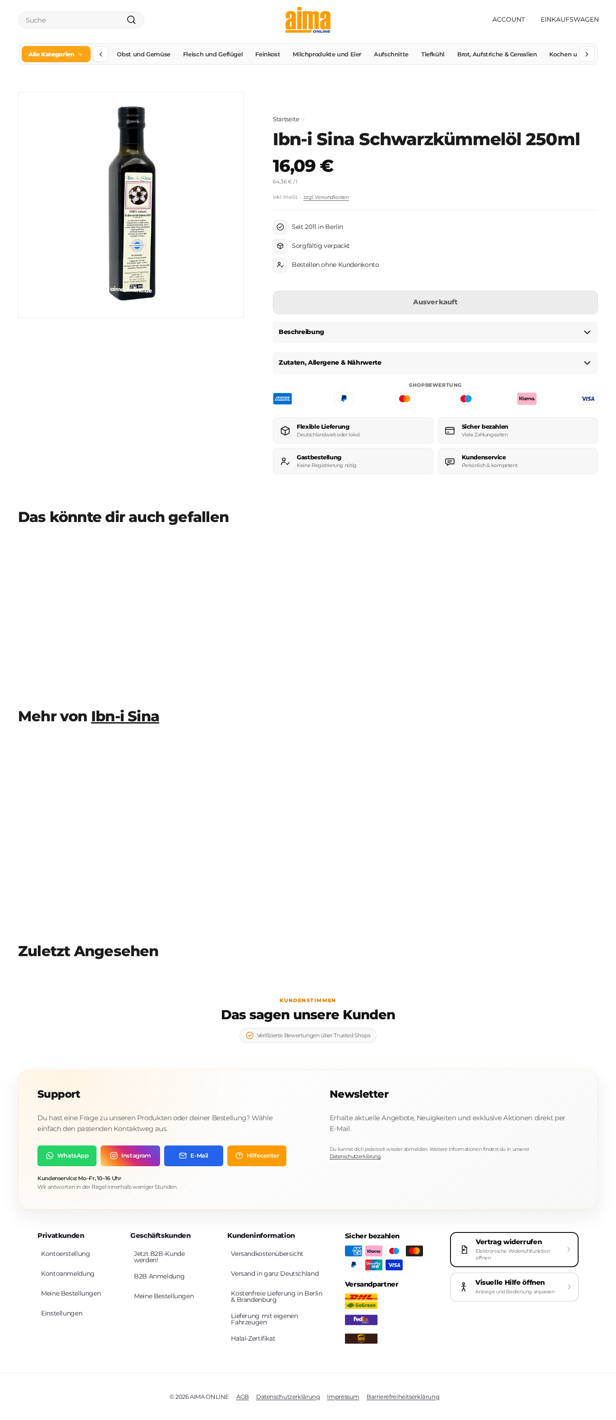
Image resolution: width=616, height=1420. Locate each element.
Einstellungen (61, 1313)
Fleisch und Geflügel (213, 54)
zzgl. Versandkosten (326, 197)
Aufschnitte (391, 54)
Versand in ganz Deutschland (274, 1273)
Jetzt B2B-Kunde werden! (159, 1257)
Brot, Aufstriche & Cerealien (497, 54)
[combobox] (81, 20)
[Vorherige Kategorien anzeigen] (100, 54)
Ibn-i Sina (125, 716)
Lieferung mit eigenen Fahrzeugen (264, 1319)
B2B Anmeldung (159, 1276)
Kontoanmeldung (68, 1273)
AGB (242, 1396)
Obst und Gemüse (143, 54)
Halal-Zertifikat (253, 1338)
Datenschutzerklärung (355, 1156)
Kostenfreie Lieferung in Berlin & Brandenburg (276, 1296)
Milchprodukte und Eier (327, 54)
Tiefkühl (433, 54)
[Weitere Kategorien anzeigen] (586, 54)
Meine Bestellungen (71, 1293)
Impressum (343, 1396)
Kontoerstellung (65, 1254)
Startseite (286, 119)
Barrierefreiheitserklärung (403, 1396)
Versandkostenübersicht (267, 1254)
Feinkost (267, 54)
